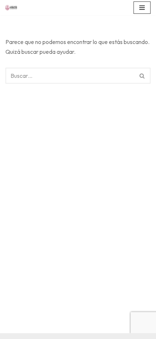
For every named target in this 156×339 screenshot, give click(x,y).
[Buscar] (142, 76)
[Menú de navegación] (142, 7)
